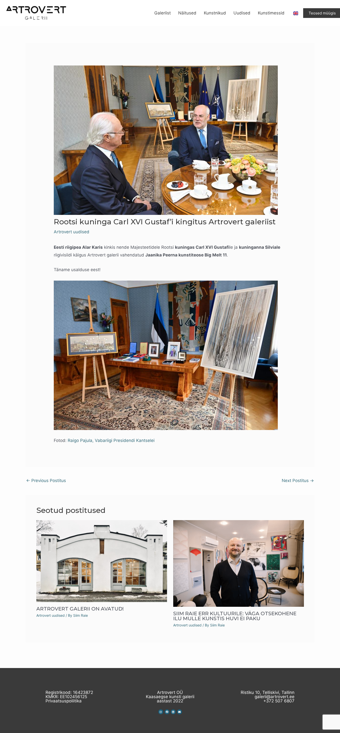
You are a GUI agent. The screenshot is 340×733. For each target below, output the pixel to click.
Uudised (241, 12)
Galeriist (162, 12)
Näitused (187, 12)
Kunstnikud (215, 12)
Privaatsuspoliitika (64, 700)
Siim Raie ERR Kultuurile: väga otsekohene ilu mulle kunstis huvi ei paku (234, 616)
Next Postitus (298, 480)
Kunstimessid (271, 12)
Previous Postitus (46, 480)
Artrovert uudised (71, 231)
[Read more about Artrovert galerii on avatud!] (101, 560)
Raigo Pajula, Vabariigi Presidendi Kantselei (111, 440)
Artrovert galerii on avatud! (80, 609)
